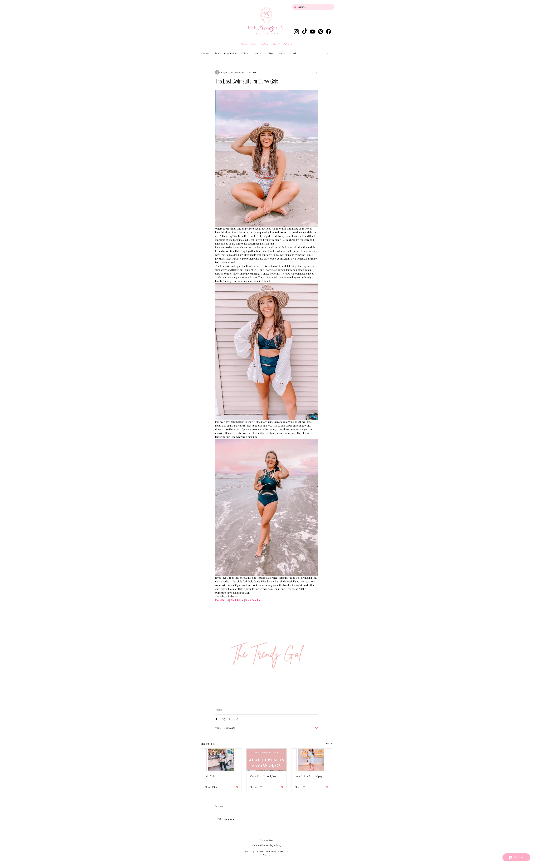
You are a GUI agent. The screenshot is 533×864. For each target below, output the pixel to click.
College (270, 53)
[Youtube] (312, 31)
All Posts (205, 53)
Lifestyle (257, 53)
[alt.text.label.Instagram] (296, 31)
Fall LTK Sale (210, 776)
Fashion (244, 53)
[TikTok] (304, 31)
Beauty (282, 53)
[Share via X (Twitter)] (223, 719)
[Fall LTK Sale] (221, 760)
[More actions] (316, 72)
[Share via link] (237, 719)
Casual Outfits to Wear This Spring (308, 776)
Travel (293, 53)
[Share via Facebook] (216, 719)
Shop (216, 53)
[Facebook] (328, 31)
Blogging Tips (230, 53)
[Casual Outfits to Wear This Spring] (311, 760)
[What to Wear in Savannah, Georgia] (267, 760)
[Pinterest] (320, 31)
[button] (328, 53)
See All (329, 743)
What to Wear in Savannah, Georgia (264, 776)
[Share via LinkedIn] (230, 719)
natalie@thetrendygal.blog (266, 845)
